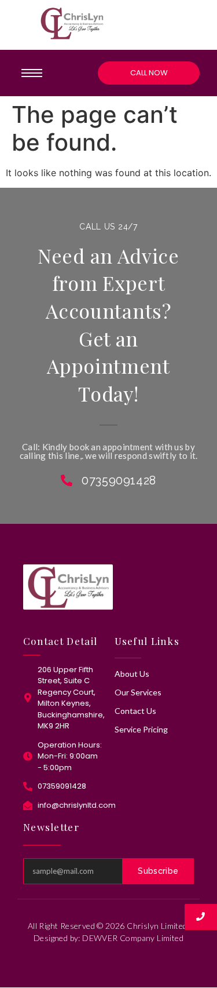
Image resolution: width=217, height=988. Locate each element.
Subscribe (158, 871)
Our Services (138, 692)
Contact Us (135, 711)
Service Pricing (141, 729)
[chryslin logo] (71, 23)
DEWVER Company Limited (132, 938)
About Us (132, 674)
